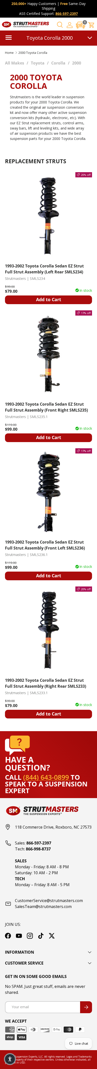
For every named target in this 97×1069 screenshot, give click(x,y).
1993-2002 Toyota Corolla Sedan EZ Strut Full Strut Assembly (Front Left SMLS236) (45, 545)
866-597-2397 (66, 13)
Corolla (58, 63)
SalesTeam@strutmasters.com (43, 906)
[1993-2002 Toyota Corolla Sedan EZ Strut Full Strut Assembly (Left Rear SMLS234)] (48, 215)
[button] (81, 25)
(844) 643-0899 (47, 777)
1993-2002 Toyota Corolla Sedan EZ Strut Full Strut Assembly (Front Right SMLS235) (46, 407)
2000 (76, 63)
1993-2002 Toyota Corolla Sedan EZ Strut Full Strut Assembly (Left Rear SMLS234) (44, 269)
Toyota (38, 63)
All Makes (14, 63)
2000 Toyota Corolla (32, 52)
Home (9, 52)
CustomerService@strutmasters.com (49, 900)
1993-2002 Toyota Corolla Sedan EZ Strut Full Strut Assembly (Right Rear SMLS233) (45, 683)
